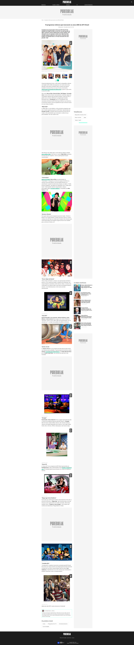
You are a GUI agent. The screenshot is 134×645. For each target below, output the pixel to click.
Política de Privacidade (63, 637)
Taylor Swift (78, 120)
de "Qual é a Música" (55, 188)
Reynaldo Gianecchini (80, 114)
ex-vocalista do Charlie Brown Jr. (52, 351)
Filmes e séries (56, 4)
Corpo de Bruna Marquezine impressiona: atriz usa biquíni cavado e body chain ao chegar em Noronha (86, 318)
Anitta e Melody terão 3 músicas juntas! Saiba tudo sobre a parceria (86, 301)
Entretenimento (63, 623)
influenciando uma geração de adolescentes (51, 89)
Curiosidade (46, 626)
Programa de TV (52, 623)
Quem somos (69, 637)
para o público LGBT (46, 154)
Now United (78, 117)
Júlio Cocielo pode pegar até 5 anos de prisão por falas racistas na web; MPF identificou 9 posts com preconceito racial (86, 325)
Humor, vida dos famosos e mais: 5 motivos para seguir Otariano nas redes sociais (86, 287)
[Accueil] (67, 2)
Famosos (43, 4)
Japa (85, 117)
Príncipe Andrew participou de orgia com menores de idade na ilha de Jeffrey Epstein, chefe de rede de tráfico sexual (86, 310)
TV (77, 4)
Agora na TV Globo (46, 179)
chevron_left (55, 80)
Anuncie (73, 637)
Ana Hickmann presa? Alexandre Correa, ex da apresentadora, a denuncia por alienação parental (86, 295)
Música (68, 4)
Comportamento (88, 4)
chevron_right (57, 80)
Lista (44, 623)
